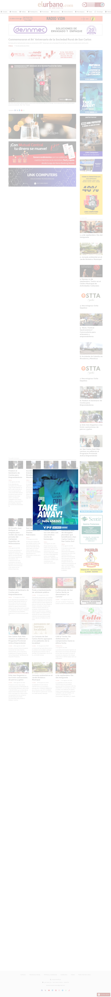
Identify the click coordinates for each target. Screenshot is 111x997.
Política (24, 11)
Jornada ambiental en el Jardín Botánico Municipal (42, 677)
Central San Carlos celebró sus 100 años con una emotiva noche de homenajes (51, 533)
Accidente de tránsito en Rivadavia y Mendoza (31, 474)
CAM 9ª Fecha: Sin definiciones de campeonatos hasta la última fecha (65, 639)
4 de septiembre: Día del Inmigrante (64, 676)
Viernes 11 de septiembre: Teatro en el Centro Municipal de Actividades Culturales (90, 282)
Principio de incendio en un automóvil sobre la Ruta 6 (68, 474)
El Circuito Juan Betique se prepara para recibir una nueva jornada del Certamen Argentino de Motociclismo (15, 535)
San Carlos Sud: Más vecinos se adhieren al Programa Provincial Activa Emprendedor (17, 639)
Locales (34, 595)
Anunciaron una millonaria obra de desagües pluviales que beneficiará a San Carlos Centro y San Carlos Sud (68, 534)
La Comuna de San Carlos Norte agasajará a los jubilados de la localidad (42, 639)
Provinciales (45, 11)
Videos (10, 46)
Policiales (14, 11)
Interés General (68, 11)
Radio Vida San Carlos (84, 974)
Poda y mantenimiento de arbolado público (41, 591)
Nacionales (56, 11)
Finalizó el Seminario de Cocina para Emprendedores (15, 474)
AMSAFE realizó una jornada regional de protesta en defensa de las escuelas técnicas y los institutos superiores (50, 479)
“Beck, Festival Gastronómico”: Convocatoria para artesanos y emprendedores (88, 332)
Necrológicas (80, 11)
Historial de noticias (34, 974)
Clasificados (64, 974)
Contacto (23, 974)
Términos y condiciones (50, 974)
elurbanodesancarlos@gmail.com (55, 985)
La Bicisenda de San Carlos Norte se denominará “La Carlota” (64, 593)
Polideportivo (34, 11)
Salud (90, 11)
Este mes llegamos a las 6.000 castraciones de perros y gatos (17, 677)
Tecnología (100, 11)
